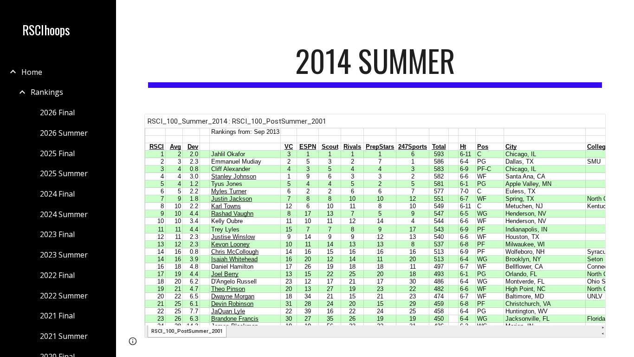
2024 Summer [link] (64, 214)
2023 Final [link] (57, 234)
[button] (623, 13)
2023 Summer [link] (64, 255)
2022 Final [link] (57, 275)
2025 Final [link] (57, 153)
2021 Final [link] (57, 316)
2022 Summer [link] (64, 296)
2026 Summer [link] (64, 133)
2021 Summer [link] (64, 336)
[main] (375, 65)
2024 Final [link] (57, 194)
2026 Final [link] (57, 112)
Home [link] (31, 72)
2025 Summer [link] (64, 173)
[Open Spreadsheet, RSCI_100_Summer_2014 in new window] (588, 126)
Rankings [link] (47, 92)
